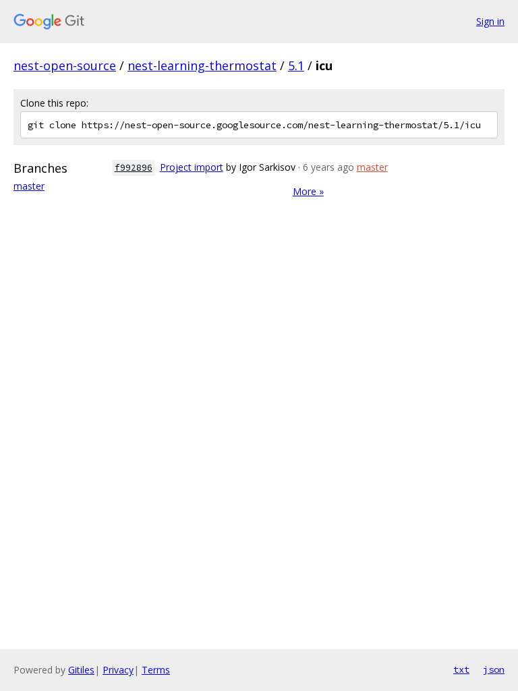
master (29, 185)
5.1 (296, 65)
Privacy (118, 669)
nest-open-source (64, 65)
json (494, 669)
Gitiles (81, 669)
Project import (191, 167)
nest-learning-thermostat (202, 65)
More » (308, 191)
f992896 (133, 167)
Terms (156, 669)
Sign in (490, 21)
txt (461, 669)
